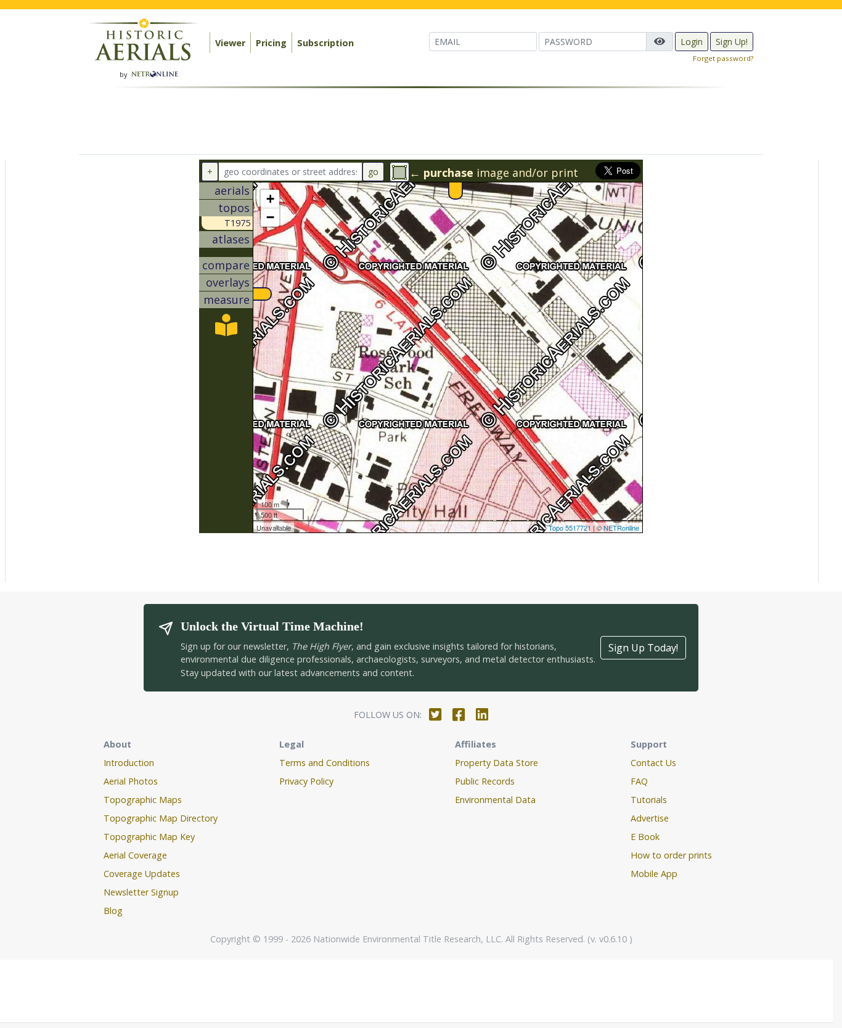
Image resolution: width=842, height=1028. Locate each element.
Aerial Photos (131, 781)
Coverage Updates (142, 873)
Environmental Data (495, 800)
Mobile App (654, 873)
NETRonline (621, 527)
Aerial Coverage (135, 855)
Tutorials (649, 800)
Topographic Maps (143, 800)
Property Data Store (496, 763)
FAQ (639, 781)
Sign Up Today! (643, 648)
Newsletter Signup (141, 892)
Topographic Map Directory (161, 818)
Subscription (325, 43)
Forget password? (723, 58)
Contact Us (653, 763)
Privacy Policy (306, 781)
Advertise (650, 818)
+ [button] (270, 198)
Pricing (271, 43)
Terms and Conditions (324, 763)
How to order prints (671, 855)
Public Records (485, 781)
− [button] (270, 217)
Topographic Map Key (149, 836)
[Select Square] (399, 172)
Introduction (129, 763)
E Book (645, 836)
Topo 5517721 (570, 527)
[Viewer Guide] (226, 329)
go (373, 171)
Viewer (230, 43)
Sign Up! (732, 41)
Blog (113, 910)
